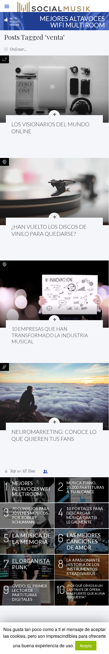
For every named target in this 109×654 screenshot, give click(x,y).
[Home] (54, 10)
